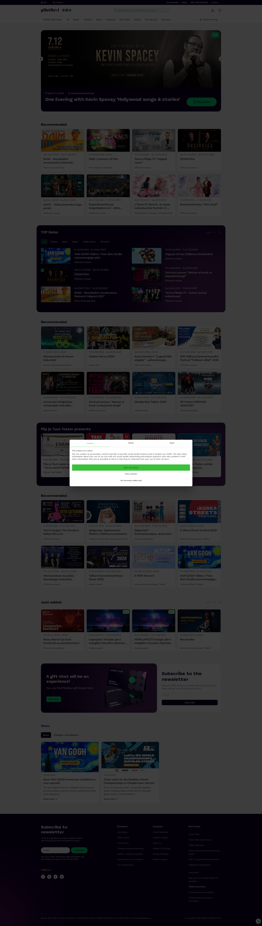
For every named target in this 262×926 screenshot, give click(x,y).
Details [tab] (131, 443)
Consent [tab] (90, 443)
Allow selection (131, 474)
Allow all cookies (131, 467)
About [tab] (172, 443)
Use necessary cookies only (131, 481)
